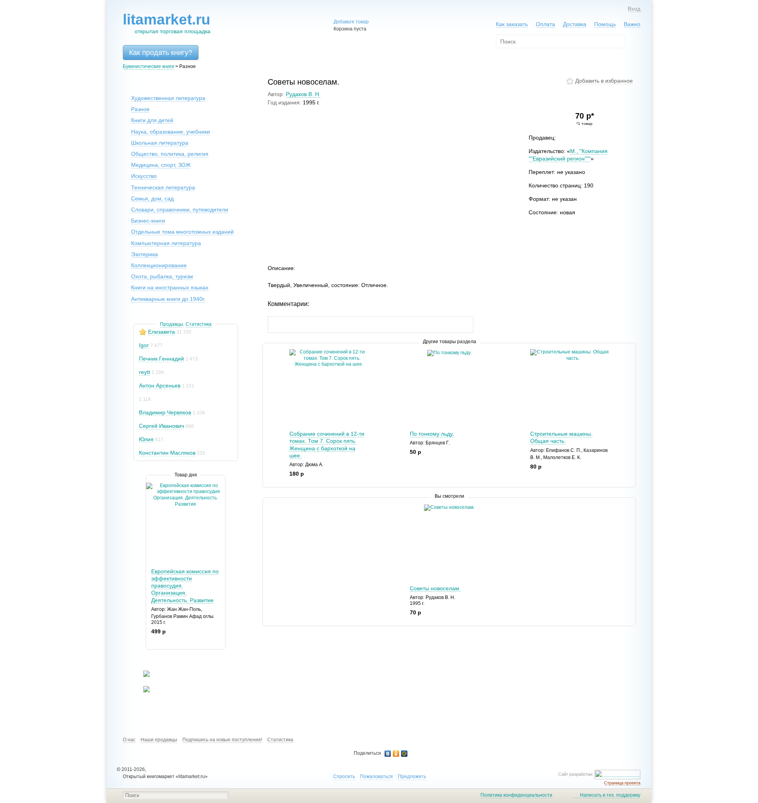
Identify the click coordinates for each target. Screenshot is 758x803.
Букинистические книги (148, 66)
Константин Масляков (167, 453)
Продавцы (171, 324)
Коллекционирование (159, 265)
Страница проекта (622, 782)
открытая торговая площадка (166, 23)
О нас (129, 740)
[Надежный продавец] (142, 332)
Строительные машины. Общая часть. (561, 437)
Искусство (144, 176)
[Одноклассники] (396, 753)
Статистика (199, 324)
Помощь (605, 24)
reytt (144, 372)
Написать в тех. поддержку (610, 795)
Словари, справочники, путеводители (179, 209)
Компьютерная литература (166, 243)
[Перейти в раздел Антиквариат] (141, 690)
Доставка (574, 24)
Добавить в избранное (604, 80)
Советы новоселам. (435, 588)
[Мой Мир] (404, 753)
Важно (632, 24)
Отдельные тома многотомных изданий (182, 232)
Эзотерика (144, 254)
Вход (634, 9)
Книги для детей (152, 120)
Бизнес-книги (148, 220)
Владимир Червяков (165, 412)
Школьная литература (159, 143)
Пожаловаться (376, 776)
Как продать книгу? (160, 53)
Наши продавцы (159, 740)
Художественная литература (168, 98)
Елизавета (161, 332)
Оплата (545, 24)
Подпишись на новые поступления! (222, 740)
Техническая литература (163, 187)
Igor (144, 345)
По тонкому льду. (432, 434)
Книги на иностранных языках (169, 287)
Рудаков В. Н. (303, 94)
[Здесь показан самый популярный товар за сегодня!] (151, 486)
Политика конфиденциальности (516, 795)
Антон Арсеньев (159, 385)
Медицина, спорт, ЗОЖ (161, 165)
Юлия (146, 439)
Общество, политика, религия (169, 154)
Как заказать (512, 24)
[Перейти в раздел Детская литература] (141, 675)
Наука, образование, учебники (170, 131)
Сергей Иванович (161, 426)
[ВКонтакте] (388, 753)
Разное (140, 109)
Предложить (412, 776)
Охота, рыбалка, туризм (162, 276)
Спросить (344, 776)
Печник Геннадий (161, 358)
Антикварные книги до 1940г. (168, 299)
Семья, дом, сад (152, 198)
